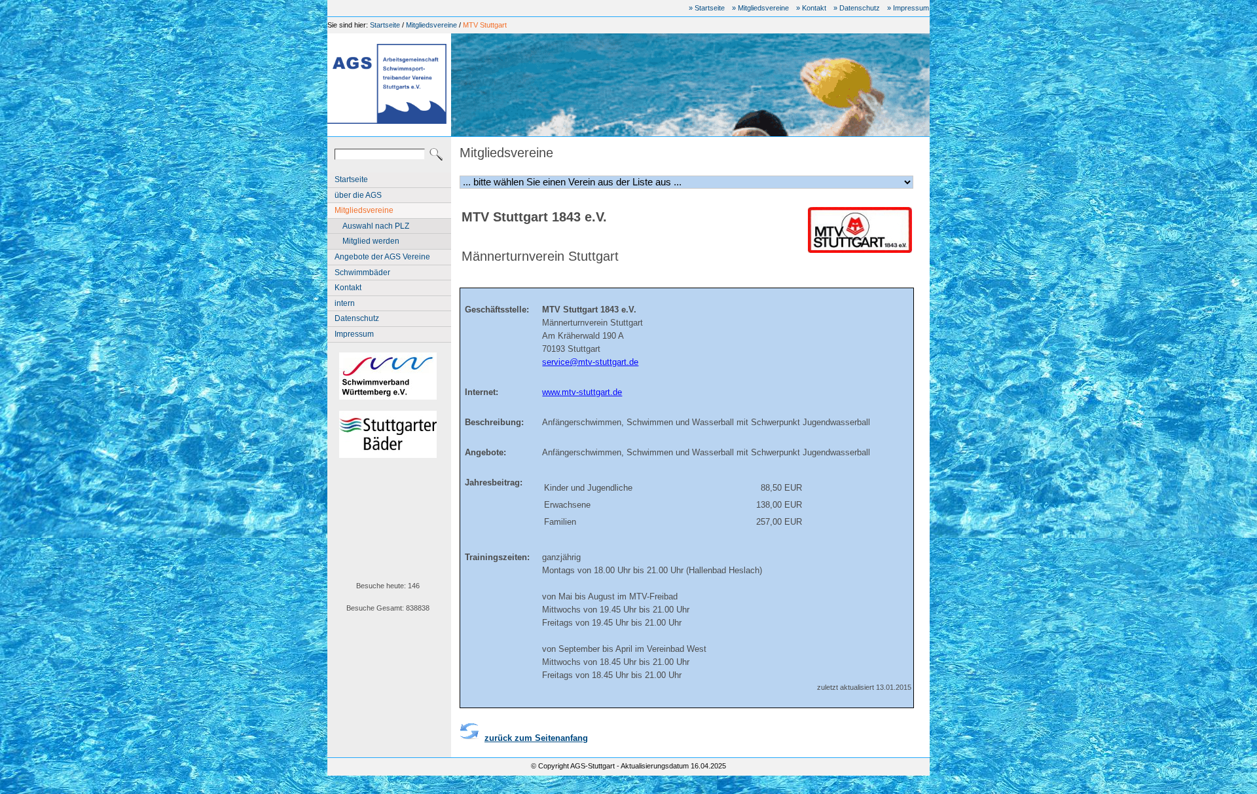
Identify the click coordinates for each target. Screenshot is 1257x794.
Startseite (385, 25)
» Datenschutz (856, 8)
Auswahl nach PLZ (375, 226)
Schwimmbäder (362, 272)
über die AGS (358, 195)
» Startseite (707, 8)
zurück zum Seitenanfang (536, 738)
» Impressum (908, 8)
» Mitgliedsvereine (760, 8)
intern (345, 303)
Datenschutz (357, 318)
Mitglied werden (370, 241)
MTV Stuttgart (485, 25)
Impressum (354, 334)
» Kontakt (811, 8)
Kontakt (348, 287)
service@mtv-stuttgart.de (590, 362)
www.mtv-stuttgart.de (582, 392)
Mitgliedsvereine (431, 25)
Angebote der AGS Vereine (382, 256)
